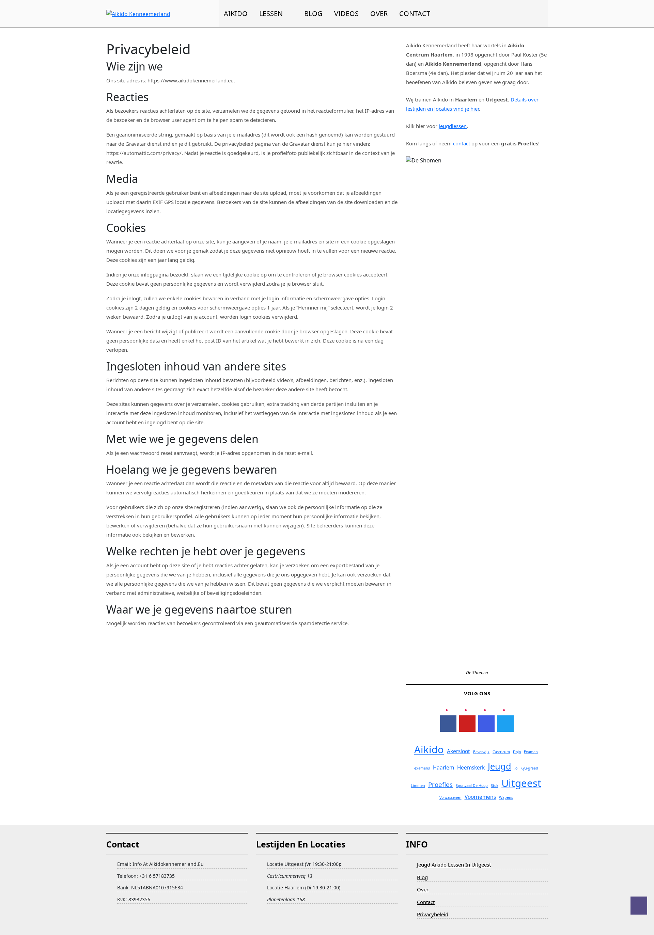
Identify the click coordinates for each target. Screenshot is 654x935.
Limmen (418, 785)
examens (422, 768)
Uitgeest (521, 783)
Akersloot (458, 751)
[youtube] (467, 723)
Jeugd (499, 766)
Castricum (501, 751)
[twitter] (505, 723)
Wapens (506, 797)
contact (461, 143)
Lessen (271, 13)
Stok (494, 785)
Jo (515, 768)
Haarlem (443, 767)
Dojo (517, 751)
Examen (531, 751)
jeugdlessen (453, 126)
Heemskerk (471, 767)
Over (379, 13)
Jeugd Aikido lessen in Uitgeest (454, 864)
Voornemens (480, 797)
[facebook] (448, 723)
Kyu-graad (529, 768)
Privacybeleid (432, 914)
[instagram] (486, 723)
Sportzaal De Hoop (472, 785)
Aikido (236, 13)
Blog (313, 13)
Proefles (440, 784)
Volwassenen (450, 797)
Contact (414, 13)
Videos (346, 13)
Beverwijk (481, 751)
